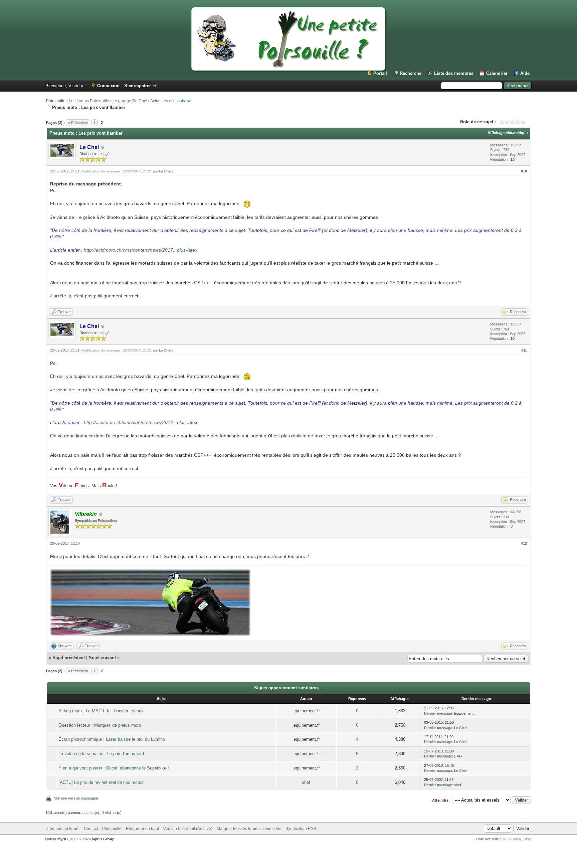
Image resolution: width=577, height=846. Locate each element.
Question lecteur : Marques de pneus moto (99, 725)
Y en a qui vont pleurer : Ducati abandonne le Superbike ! (113, 767)
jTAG (458, 756)
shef (306, 782)
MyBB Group (103, 839)
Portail (380, 73)
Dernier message (438, 713)
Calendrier (497, 73)
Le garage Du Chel (130, 101)
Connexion (108, 85)
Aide (525, 73)
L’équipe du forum (63, 828)
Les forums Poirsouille (89, 101)
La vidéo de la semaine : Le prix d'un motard (101, 753)
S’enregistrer (137, 85)
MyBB (62, 839)
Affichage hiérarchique (508, 133)
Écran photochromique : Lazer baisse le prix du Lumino (111, 739)
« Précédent (78, 123)
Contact (91, 828)
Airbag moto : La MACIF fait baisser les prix (101, 710)
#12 (524, 543)
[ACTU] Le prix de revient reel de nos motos (101, 782)
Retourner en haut (142, 828)
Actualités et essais (167, 101)
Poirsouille (55, 101)
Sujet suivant (102, 657)
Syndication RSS (300, 828)
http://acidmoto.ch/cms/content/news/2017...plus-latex (140, 250)
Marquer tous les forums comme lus (249, 828)
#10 (524, 171)
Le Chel (165, 171)
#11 (524, 350)
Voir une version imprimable (76, 798)
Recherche (410, 73)
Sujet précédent (68, 657)
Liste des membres (453, 73)
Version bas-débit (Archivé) (187, 828)
